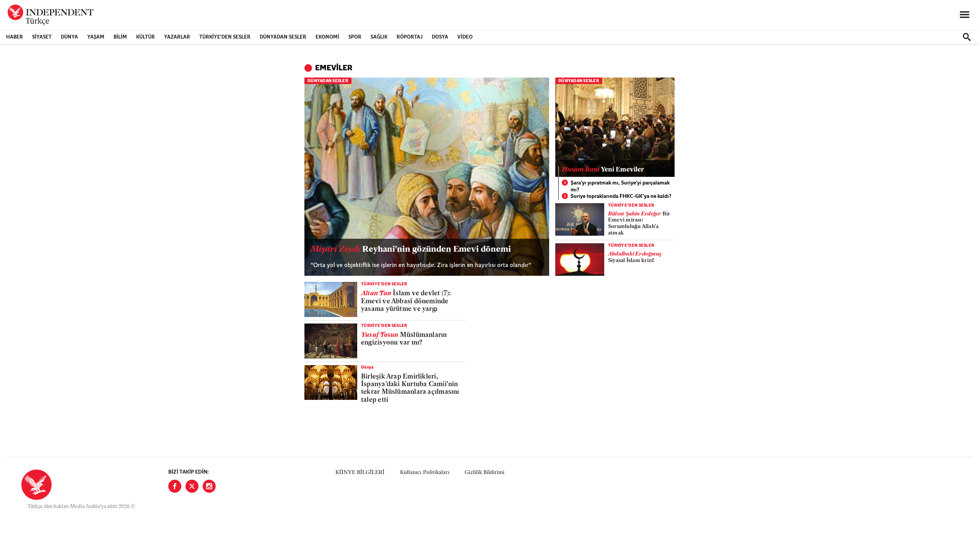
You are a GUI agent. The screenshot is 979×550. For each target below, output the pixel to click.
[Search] (967, 37)
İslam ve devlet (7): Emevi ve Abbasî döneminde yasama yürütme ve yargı (406, 301)
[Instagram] (209, 486)
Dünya (69, 37)
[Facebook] (174, 486)
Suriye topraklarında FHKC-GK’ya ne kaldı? (621, 196)
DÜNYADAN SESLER (283, 37)
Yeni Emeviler (603, 170)
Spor (354, 37)
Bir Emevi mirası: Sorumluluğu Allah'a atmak (639, 223)
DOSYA (440, 37)
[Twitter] (191, 486)
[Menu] (964, 15)
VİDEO (465, 37)
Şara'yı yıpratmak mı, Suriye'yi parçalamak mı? (620, 186)
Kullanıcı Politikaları (424, 473)
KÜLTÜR (145, 37)
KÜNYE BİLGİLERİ (359, 473)
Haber (14, 37)
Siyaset (42, 37)
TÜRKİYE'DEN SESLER (224, 37)
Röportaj (410, 37)
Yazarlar (177, 37)
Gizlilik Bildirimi (484, 473)
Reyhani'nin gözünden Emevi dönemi (411, 249)
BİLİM (120, 37)
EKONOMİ (327, 37)
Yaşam (95, 37)
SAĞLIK (379, 37)
